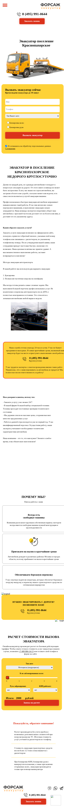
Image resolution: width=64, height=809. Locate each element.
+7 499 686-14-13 (26, 651)
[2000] (56, 681)
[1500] (44, 681)
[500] (19, 681)
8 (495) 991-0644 (34, 14)
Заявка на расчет (32, 703)
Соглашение (10, 148)
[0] (6, 681)
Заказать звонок (33, 801)
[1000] (31, 681)
